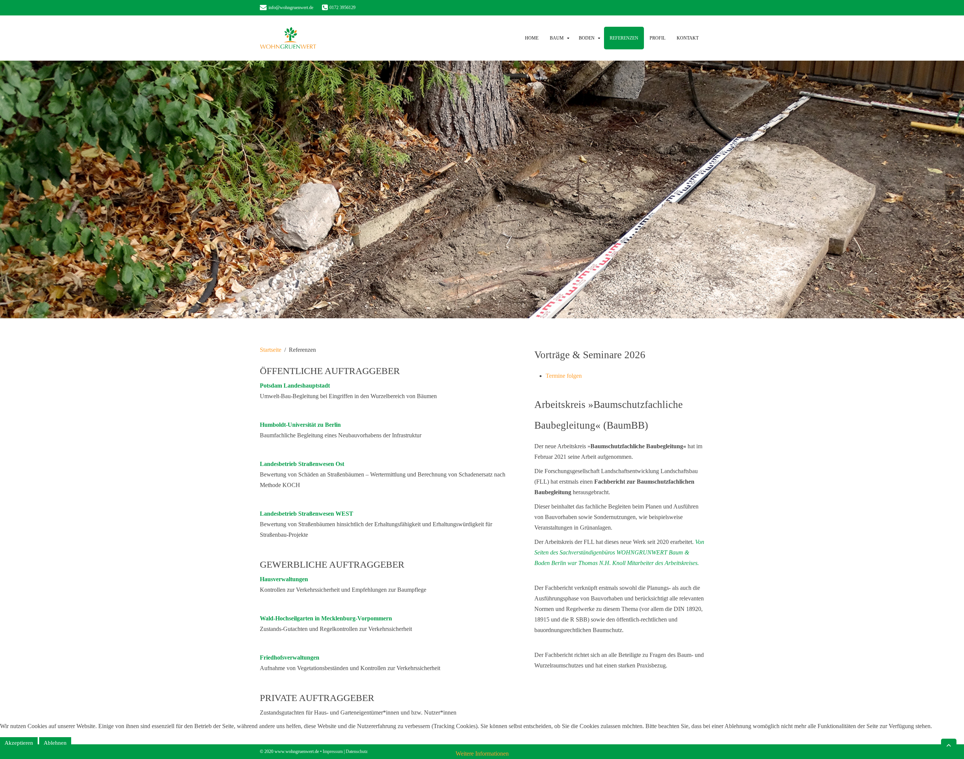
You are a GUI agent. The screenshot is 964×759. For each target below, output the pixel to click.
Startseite (270, 350)
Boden (587, 38)
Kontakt (688, 38)
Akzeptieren (19, 743)
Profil (657, 38)
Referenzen (624, 38)
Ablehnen (55, 743)
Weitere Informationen (482, 753)
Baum (557, 38)
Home (531, 38)
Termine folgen (564, 376)
